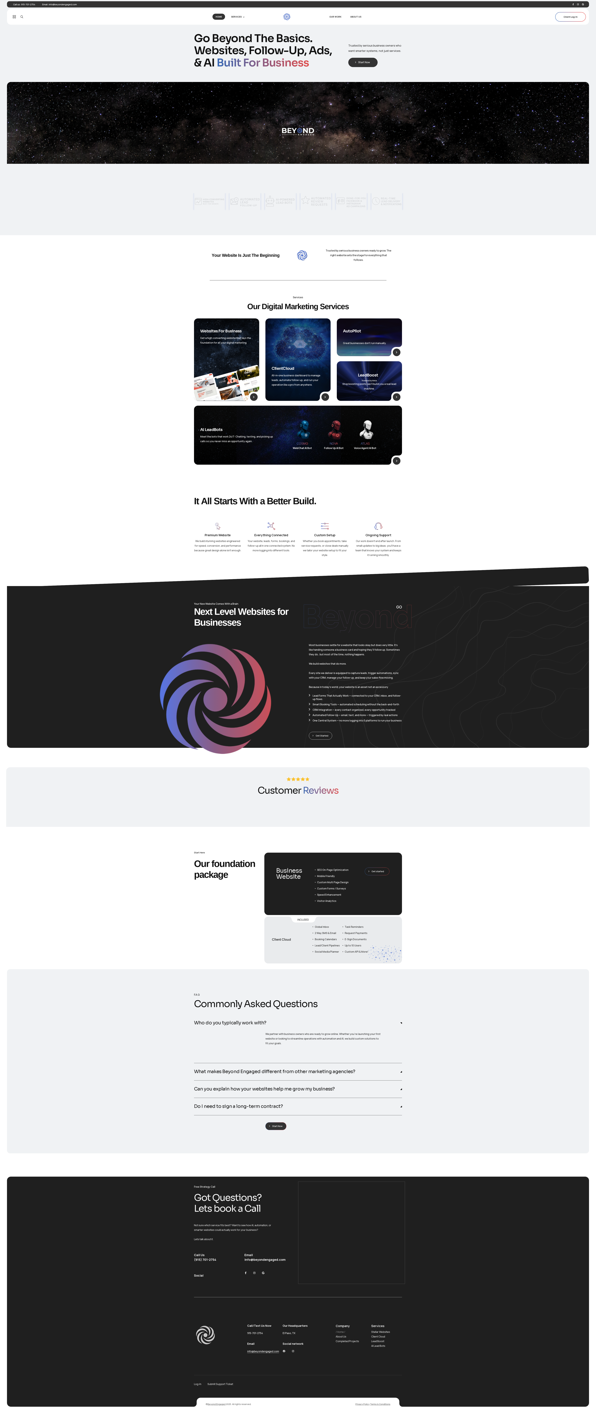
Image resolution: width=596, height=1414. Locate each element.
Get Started (322, 735)
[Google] (263, 1273)
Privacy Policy (362, 1404)
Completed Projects (347, 1341)
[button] (298, 1023)
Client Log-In (571, 16)
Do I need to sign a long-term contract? (238, 1106)
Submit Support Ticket (220, 1384)
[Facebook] (573, 4)
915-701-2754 (28, 4)
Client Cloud (378, 1336)
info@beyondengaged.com (63, 4)
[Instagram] (578, 4)
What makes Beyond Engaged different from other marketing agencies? (274, 1071)
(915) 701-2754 (205, 1260)
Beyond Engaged (217, 1404)
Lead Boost (377, 1341)
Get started (378, 871)
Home (340, 1332)
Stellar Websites (380, 1332)
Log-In (197, 1384)
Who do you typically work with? (230, 1023)
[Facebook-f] (245, 1273)
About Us (341, 1336)
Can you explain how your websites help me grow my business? (264, 1089)
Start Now (364, 62)
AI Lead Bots (378, 1346)
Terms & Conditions (380, 1404)
